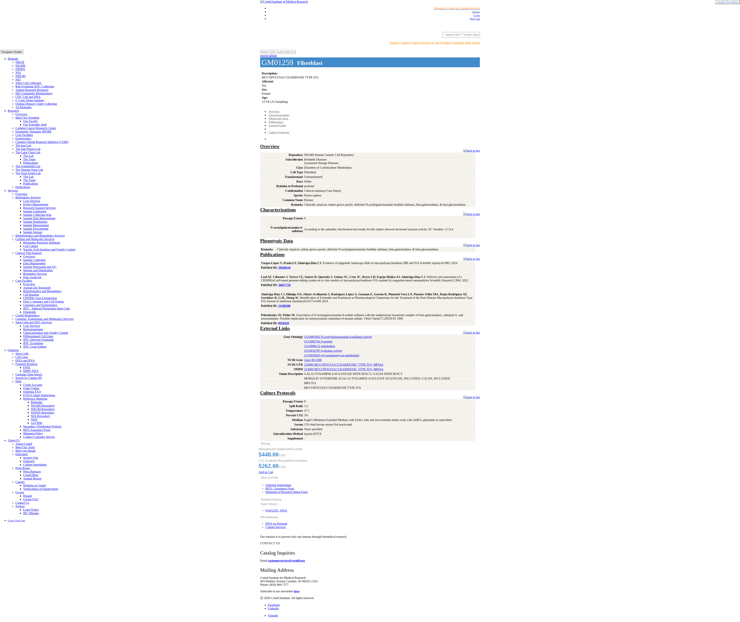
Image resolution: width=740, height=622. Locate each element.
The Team (29, 159)
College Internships (35, 464)
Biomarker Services (35, 273)
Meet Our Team (25, 447)
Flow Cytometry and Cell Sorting (43, 301)
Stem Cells (22, 353)
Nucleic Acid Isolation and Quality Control (49, 249)
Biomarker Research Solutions (41, 242)
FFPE (26, 367)
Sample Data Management (39, 218)
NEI (18, 79)
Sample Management (36, 225)
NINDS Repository (43, 412)
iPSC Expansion (33, 343)
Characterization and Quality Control (45, 332)
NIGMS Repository (43, 405)
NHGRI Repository (43, 409)
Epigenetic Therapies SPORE (33, 131)
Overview (21, 114)
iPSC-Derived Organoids (38, 339)
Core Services (31, 201)
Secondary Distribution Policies (42, 426)
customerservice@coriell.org (286, 560)
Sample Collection (34, 260)
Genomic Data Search (466, 42)
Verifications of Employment (40, 489)
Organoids (29, 312)
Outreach (28, 461)
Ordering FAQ (32, 391)
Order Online (31, 388)
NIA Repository (40, 416)
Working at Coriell (34, 485)
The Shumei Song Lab (29, 169)
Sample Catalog (399, 42)
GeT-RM (36, 423)
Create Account (32, 384)
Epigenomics (23, 138)
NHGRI (20, 76)
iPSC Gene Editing (34, 346)
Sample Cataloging (34, 211)
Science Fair (30, 457)
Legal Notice (31, 509)
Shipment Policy (33, 433)
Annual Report (32, 478)
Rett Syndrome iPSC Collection (34, 86)
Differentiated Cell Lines (38, 336)
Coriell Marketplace (27, 315)
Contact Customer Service (39, 437)
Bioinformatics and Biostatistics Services (40, 235)
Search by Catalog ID (28, 378)
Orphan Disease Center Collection (36, 103)
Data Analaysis (32, 277)
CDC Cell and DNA (28, 96)
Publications (30, 162)
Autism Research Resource (31, 90)
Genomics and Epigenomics (40, 305)
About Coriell (23, 443)
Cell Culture (30, 246)
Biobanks (36, 402)
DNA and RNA (25, 360)
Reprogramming (33, 329)
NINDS (20, 69)
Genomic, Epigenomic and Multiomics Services (44, 319)
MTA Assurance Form (36, 430)
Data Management (34, 263)
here (297, 591)
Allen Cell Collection (28, 83)
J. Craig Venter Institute (29, 100)
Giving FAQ (31, 499)
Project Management (35, 204)
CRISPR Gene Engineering (40, 298)
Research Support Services (39, 208)
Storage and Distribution (38, 270)
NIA (18, 72)
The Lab (28, 155)
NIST (34, 419)
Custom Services (421, 42)
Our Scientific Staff (35, 124)
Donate (27, 495)
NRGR (19, 62)
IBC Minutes (31, 513)
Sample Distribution (35, 221)
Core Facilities (442, 42)
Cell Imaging (31, 294)
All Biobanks (23, 107)
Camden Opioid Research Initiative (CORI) (41, 142)
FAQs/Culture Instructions (39, 395)
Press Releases (32, 471)
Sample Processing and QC (39, 266)
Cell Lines (21, 357)
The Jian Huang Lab (27, 149)
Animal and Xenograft (36, 287)
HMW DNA (31, 371)
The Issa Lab (23, 145)
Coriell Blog (30, 475)
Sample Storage (32, 232)
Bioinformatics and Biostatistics (42, 291)
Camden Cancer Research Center (35, 128)
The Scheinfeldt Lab (27, 166)
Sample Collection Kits (37, 214)
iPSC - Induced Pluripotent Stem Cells (46, 308)
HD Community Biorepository (34, 93)
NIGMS (20, 65)
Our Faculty (30, 121)
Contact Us (22, 502)
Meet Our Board (25, 450)
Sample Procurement (35, 228)
